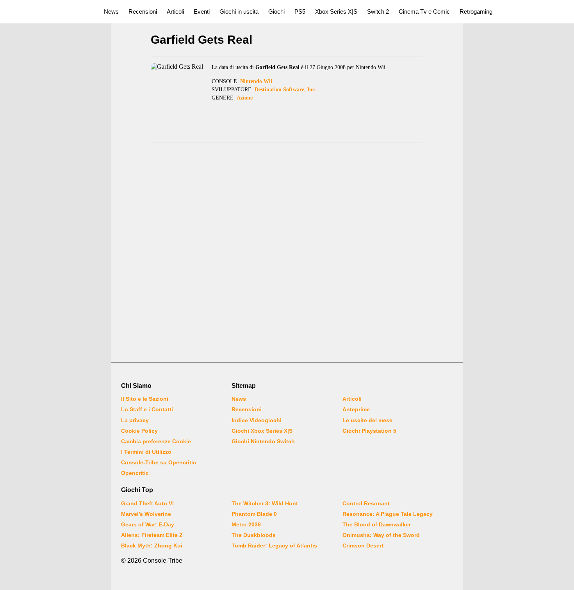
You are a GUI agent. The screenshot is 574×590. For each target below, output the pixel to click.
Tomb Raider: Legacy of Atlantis (274, 545)
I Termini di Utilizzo (146, 452)
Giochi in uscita (238, 11)
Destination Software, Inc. (285, 89)
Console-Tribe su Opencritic (158, 462)
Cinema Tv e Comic (424, 11)
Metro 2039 (246, 524)
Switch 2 (378, 11)
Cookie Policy (139, 431)
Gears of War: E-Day (147, 524)
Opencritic (135, 473)
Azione (245, 98)
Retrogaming (476, 11)
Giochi (276, 11)
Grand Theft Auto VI (147, 503)
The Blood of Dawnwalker (376, 524)
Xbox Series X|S (336, 11)
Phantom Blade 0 (254, 514)
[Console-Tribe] (47, 11)
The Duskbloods (254, 535)
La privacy (135, 420)
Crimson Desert (362, 545)
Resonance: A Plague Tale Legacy (387, 514)
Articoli (175, 11)
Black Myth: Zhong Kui (151, 545)
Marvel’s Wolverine (146, 514)
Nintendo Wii (256, 81)
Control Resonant (366, 503)
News (111, 11)
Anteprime (356, 409)
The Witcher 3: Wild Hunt (265, 503)
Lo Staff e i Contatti (147, 409)
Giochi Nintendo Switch (263, 441)
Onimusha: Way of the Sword (381, 535)
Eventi (202, 11)
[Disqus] (287, 253)
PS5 (299, 11)
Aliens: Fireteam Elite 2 (151, 535)
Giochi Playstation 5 (369, 431)
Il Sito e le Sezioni (144, 399)
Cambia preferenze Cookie (156, 441)
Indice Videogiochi (257, 420)
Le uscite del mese (367, 420)
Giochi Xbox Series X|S (262, 431)
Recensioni (142, 11)
